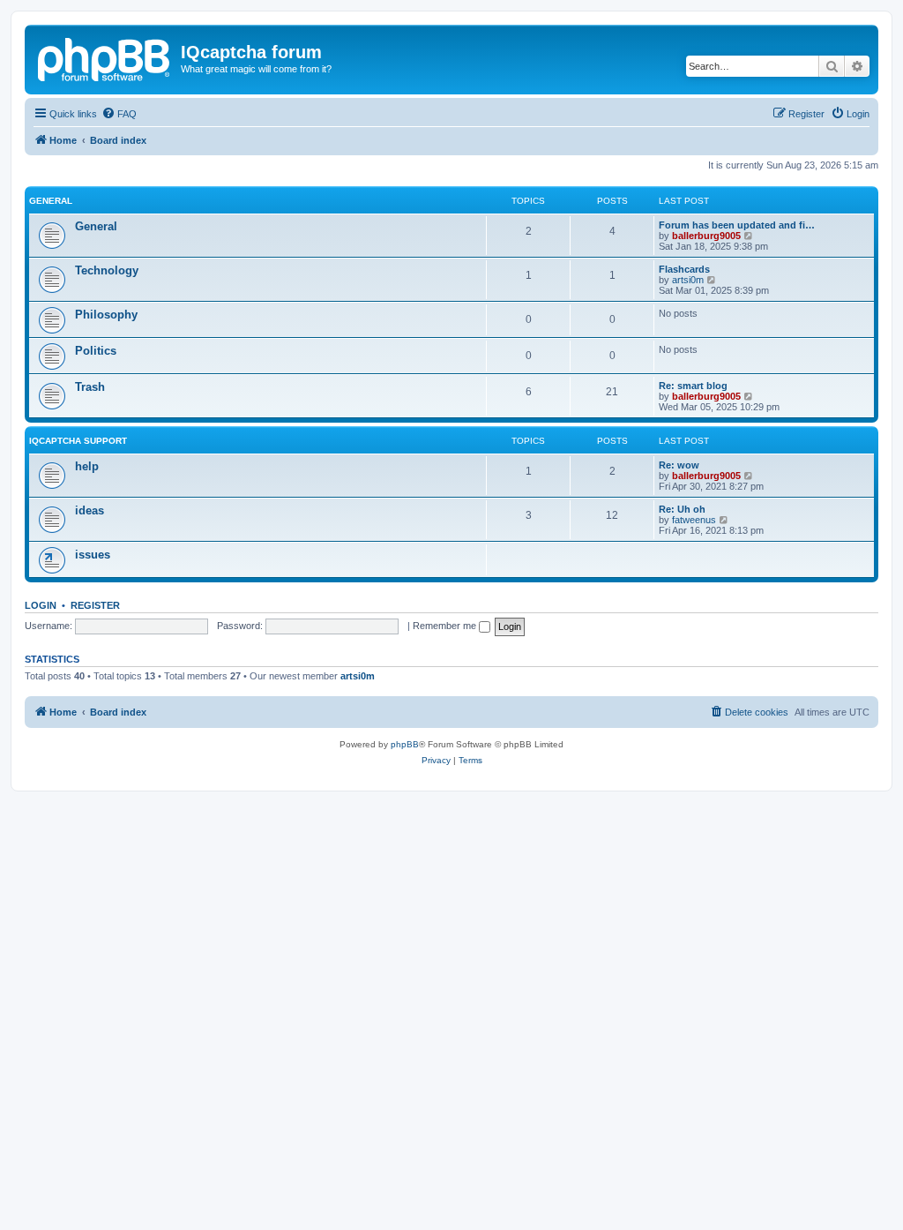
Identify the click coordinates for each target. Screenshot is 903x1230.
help (87, 466)
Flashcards (684, 269)
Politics (95, 350)
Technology (106, 270)
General (50, 201)
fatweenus (694, 519)
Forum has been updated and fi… (737, 225)
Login (40, 605)
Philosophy (106, 314)
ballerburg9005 (706, 235)
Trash (90, 387)
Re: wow (679, 465)
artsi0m (688, 279)
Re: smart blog (693, 385)
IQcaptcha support (78, 441)
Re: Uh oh (682, 509)
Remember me (446, 625)
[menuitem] (119, 113)
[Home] (105, 57)
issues (92, 554)
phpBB (405, 744)
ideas (89, 510)
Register (95, 605)
